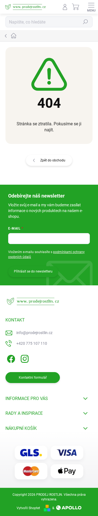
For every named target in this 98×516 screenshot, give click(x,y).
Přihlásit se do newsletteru (33, 271)
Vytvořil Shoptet (28, 508)
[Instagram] (24, 358)
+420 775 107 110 (31, 343)
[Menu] (91, 7)
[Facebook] (10, 358)
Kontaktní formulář (33, 377)
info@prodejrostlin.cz (34, 333)
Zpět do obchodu (52, 160)
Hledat (85, 22)
